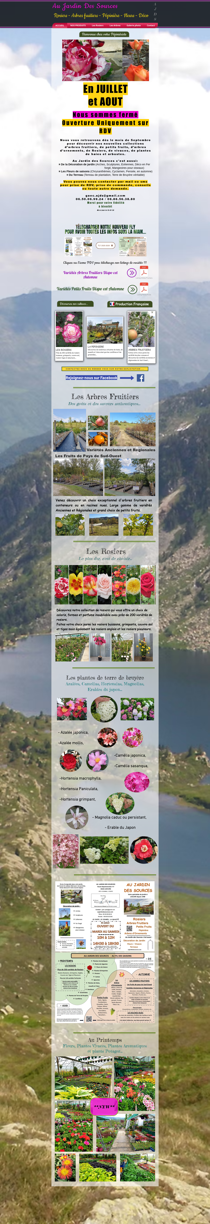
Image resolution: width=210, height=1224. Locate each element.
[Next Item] (151, 585)
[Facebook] (140, 378)
